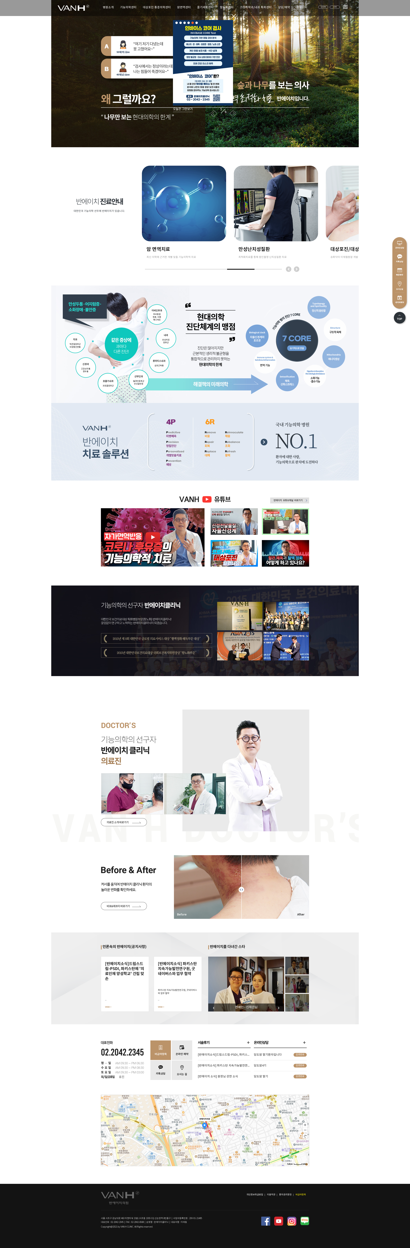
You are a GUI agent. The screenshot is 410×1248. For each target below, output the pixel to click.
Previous (213, 100)
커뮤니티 (301, 7)
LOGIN (323, 7)
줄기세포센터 (205, 7)
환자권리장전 (285, 1194)
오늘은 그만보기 (183, 97)
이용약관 (271, 1194)
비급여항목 (300, 1194)
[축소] (305, 1130)
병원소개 (108, 7)
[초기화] (305, 1136)
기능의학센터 (128, 7)
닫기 (234, 16)
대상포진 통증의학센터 (157, 7)
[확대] (305, 1124)
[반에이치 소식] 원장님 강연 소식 (218, 1076)
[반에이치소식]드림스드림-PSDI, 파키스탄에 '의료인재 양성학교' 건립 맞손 (224, 1054)
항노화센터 (227, 7)
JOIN (335, 7)
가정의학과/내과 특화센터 (256, 7)
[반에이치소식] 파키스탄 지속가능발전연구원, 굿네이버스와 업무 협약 (224, 1065)
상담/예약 (284, 7)
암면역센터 (184, 7)
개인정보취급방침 (254, 1194)
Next (233, 100)
